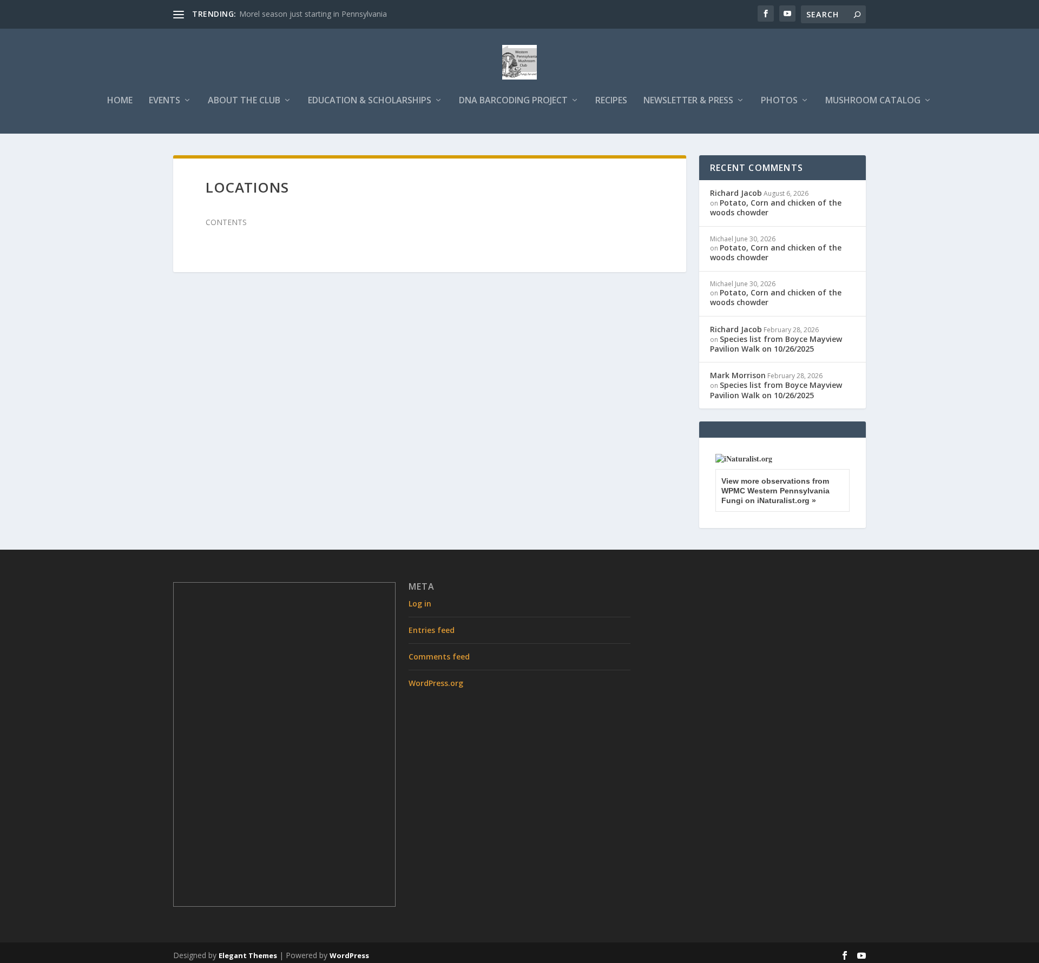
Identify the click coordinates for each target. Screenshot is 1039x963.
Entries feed (432, 630)
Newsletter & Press (688, 101)
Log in (420, 603)
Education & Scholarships (369, 101)
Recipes (611, 101)
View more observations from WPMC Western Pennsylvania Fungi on (775, 491)
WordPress (349, 955)
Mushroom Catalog (872, 101)
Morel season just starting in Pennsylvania (313, 14)
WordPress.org (436, 683)
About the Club (244, 101)
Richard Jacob (736, 193)
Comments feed (439, 656)
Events (164, 101)
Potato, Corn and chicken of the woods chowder (775, 207)
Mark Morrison (738, 375)
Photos (779, 101)
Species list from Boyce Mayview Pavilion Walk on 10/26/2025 (776, 344)
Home (120, 101)
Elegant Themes (248, 955)
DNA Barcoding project (513, 101)
